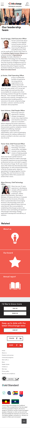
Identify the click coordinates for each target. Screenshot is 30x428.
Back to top (24, 421)
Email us (15, 313)
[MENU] (2, 3)
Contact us (5, 366)
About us (4, 353)
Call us (15, 308)
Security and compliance (8, 373)
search (27, 4)
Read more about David (8, 69)
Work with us (5, 359)
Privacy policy (5, 371)
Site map (4, 369)
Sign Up (15, 330)
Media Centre (5, 364)
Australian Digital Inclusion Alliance (14, 53)
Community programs (7, 357)
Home (3, 350)
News (3, 362)
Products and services (8, 355)
